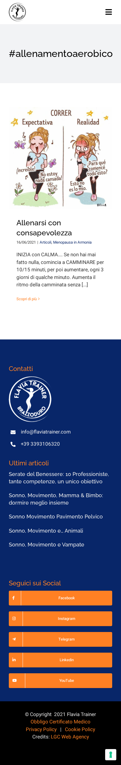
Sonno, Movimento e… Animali (46, 531)
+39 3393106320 (40, 444)
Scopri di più (26, 299)
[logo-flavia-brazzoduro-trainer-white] (31, 378)
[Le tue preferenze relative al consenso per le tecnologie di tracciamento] (110, 754)
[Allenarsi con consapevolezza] (60, 158)
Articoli (45, 242)
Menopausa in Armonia (72, 242)
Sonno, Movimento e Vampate (46, 544)
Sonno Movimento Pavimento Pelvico (56, 516)
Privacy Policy (41, 729)
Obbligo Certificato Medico (60, 721)
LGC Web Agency (70, 737)
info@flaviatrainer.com (46, 432)
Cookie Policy (80, 729)
